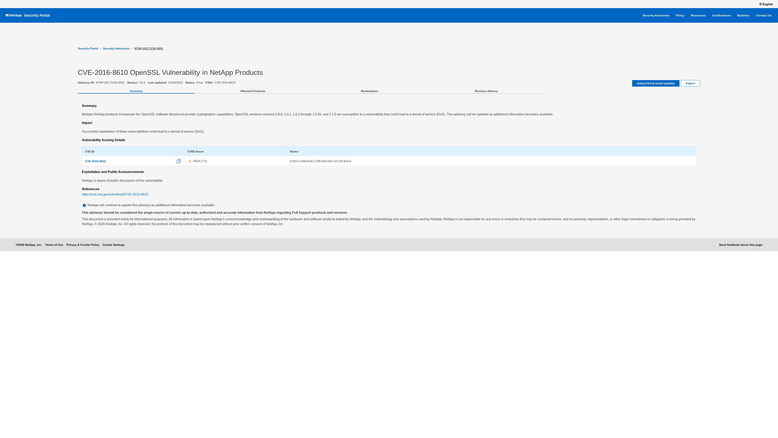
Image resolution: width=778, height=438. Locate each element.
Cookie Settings (114, 244)
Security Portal (37, 15)
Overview (136, 91)
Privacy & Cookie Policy (82, 244)
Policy (680, 15)
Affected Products (252, 91)
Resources (698, 15)
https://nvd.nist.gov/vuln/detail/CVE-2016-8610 (115, 194)
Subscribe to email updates (656, 83)
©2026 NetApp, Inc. (29, 244)
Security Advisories (656, 15)
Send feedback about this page (740, 244)
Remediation (369, 91)
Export (690, 83)
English (768, 4)
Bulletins (743, 15)
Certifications (721, 15)
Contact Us (764, 15)
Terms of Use (54, 244)
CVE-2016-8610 (95, 161)
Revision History (486, 91)
